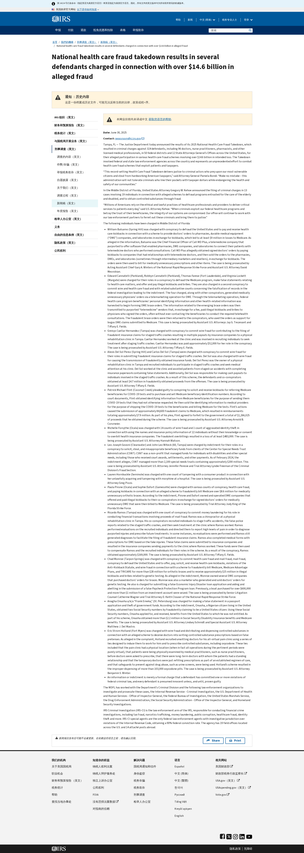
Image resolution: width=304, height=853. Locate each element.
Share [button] (216, 741)
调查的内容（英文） (69, 157)
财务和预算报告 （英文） (70, 125)
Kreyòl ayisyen (183, 809)
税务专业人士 (229, 19)
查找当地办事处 (61, 802)
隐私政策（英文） (65, 243)
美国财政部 (223, 766)
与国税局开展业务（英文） (71, 141)
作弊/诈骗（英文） (69, 164)
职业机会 (57, 773)
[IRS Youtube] (249, 836)
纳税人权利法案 (102, 766)
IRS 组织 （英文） (65, 117)
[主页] (61, 17)
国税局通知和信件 (145, 766)
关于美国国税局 (61, 766)
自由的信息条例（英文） (69, 235)
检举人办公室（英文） (68, 219)
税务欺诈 (139, 787)
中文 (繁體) (181, 780)
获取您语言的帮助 (160, 119)
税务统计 (57, 787)
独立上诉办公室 (102, 780)
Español (179, 766)
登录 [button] (246, 19)
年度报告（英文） (68, 211)
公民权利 (60, 250)
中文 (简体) (206, 19)
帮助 (178, 19)
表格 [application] (123, 30)
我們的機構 (67, 42)
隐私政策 (235, 849)
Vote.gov (221, 794)
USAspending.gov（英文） (232, 787)
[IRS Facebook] (222, 836)
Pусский (180, 794)
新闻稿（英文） (109, 42)
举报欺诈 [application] (138, 30)
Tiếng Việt (181, 802)
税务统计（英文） (65, 133)
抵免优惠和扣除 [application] (103, 30)
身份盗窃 (139, 773)
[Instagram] (235, 836)
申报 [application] (58, 30)
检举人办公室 (142, 802)
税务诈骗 (139, 780)
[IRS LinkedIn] (242, 836)
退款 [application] (83, 30)
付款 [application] (71, 30)
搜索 (250, 30)
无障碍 (248, 849)
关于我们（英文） (68, 188)
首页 (54, 42)
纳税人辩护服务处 (104, 773)
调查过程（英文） (68, 195)
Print (237, 741)
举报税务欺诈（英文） (71, 172)
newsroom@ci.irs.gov (128, 138)
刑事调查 (139, 794)
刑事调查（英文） (87, 42)
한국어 (179, 787)
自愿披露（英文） (68, 180)
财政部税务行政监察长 (230, 773)
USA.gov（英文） (226, 780)
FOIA (96, 794)
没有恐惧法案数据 (104, 802)
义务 (57, 227)
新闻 (190, 19)
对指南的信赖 (101, 809)
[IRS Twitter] (229, 836)
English (179, 816)
